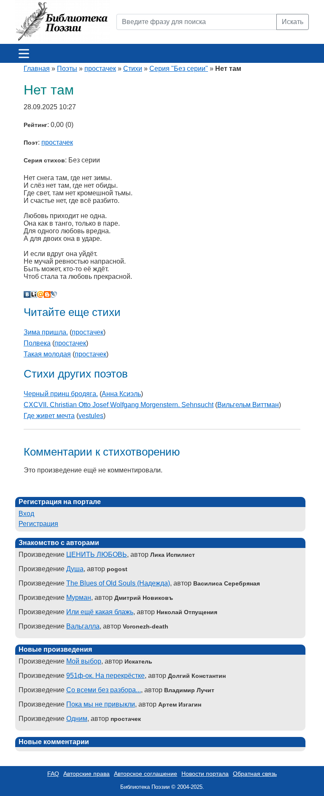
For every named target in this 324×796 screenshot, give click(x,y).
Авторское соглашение (145, 773)
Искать (292, 21)
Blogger (47, 294)
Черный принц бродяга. (61, 393)
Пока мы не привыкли (100, 704)
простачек (100, 68)
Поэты (67, 68)
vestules (90, 415)
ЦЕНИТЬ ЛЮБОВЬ (96, 554)
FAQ (53, 773)
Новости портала (205, 773)
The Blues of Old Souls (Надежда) (118, 583)
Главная (37, 68)
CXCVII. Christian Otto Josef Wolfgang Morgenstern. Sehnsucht (118, 404)
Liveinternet (33, 294)
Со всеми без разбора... (103, 689)
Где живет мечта (49, 415)
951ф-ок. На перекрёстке (105, 675)
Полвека (37, 343)
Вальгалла (83, 626)
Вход (26, 513)
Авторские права (86, 773)
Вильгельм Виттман (248, 404)
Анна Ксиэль (121, 393)
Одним (76, 718)
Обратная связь (255, 773)
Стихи (132, 68)
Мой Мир (40, 294)
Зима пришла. (46, 332)
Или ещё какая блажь (99, 611)
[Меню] (23, 53)
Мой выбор (83, 661)
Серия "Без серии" (178, 68)
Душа (75, 568)
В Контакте (27, 294)
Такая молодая (47, 354)
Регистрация (38, 523)
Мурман (78, 597)
